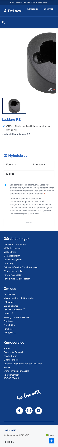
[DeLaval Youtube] (38, 410)
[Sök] (3, 22)
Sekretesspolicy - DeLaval (26, 213)
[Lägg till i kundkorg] (51, 440)
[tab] (14, 106)
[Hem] (12, 11)
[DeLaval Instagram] (29, 410)
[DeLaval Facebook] (19, 410)
